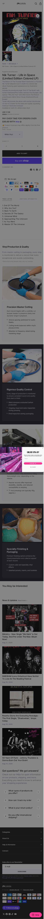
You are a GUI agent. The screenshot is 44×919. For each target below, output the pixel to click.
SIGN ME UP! (32, 463)
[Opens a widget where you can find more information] (34, 915)
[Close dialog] (42, 448)
